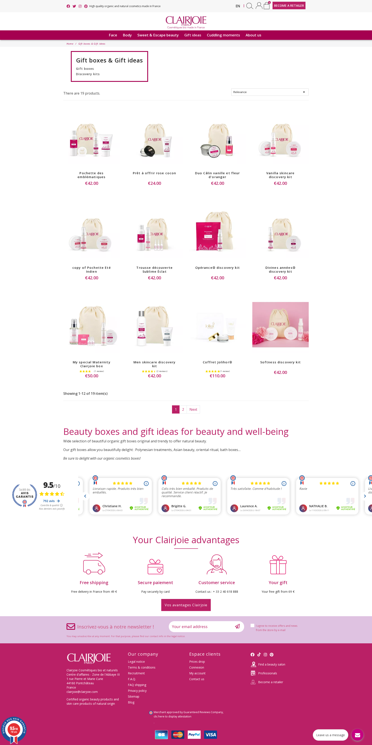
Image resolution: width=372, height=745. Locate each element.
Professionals (267, 673)
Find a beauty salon (271, 664)
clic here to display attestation (172, 716)
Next (193, 409)
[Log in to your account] (259, 5)
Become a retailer (270, 682)
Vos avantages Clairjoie (186, 605)
